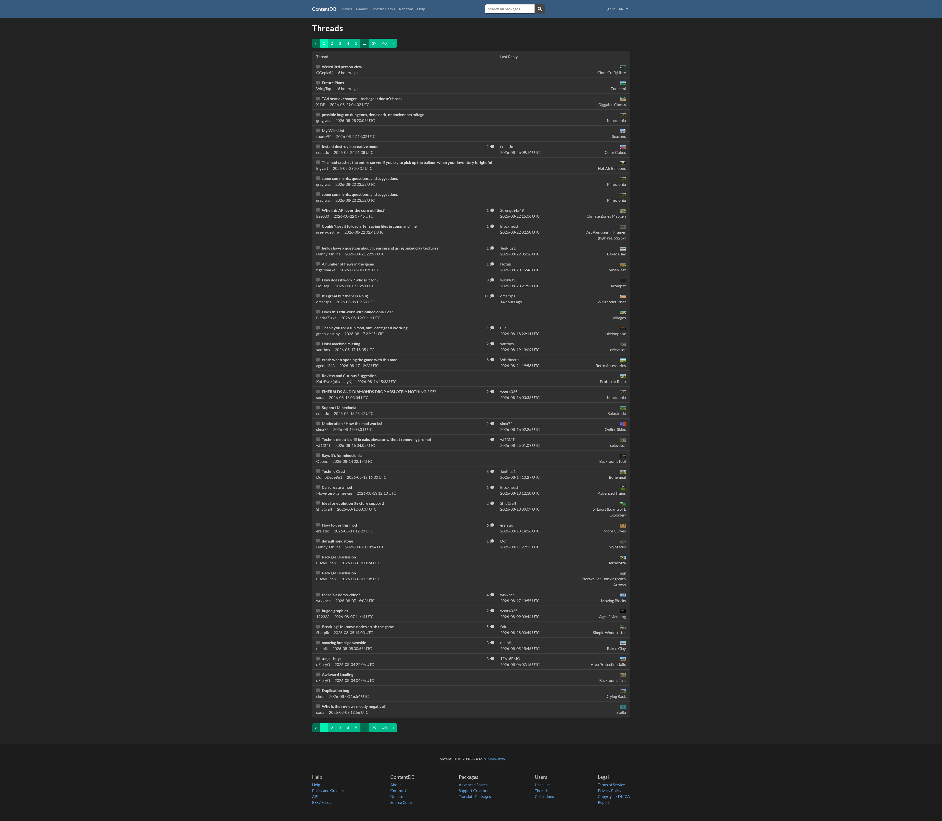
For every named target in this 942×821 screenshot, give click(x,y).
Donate (396, 796)
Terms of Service (611, 784)
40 (384, 43)
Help (421, 8)
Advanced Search (473, 784)
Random (406, 8)
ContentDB (324, 9)
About (395, 784)
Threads (542, 790)
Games (362, 8)
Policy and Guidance (329, 790)
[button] (623, 9)
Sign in (609, 8)
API (315, 796)
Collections (544, 796)
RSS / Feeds (321, 802)
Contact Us (399, 790)
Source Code (401, 802)
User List (542, 784)
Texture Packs (383, 8)
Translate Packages (475, 796)
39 (374, 43)
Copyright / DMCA (614, 796)
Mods (347, 8)
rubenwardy (494, 758)
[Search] (540, 8)
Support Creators (473, 790)
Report (604, 802)
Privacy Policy (609, 790)
